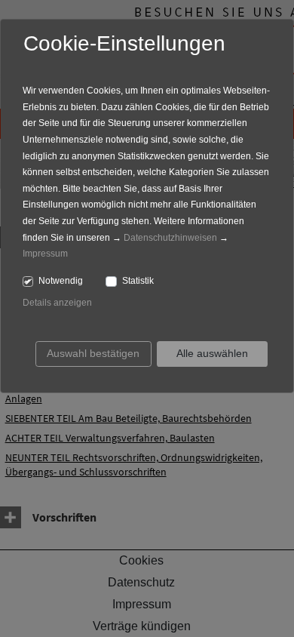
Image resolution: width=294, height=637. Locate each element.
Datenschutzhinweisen (170, 237)
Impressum (45, 253)
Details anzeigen (57, 302)
